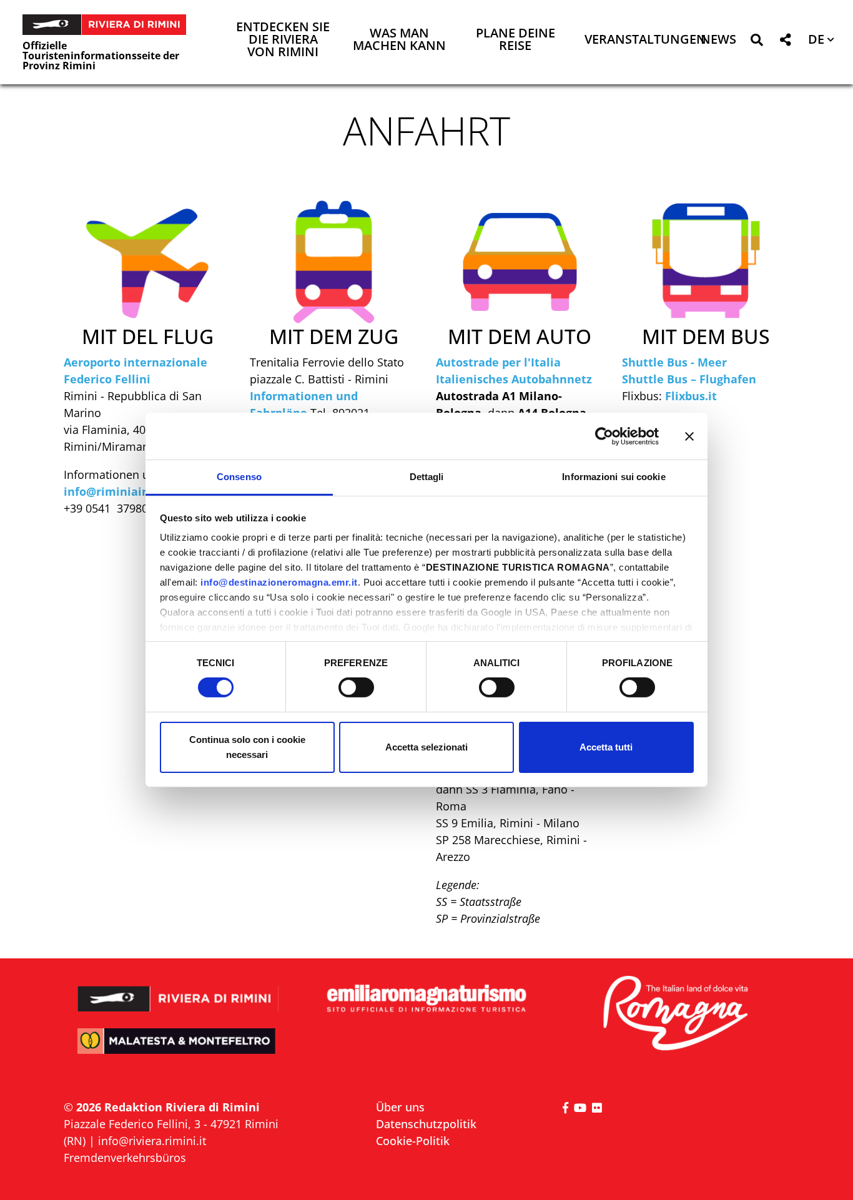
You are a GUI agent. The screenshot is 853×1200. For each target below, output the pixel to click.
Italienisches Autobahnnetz (514, 378)
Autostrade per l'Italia (498, 362)
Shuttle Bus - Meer (674, 362)
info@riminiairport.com (130, 491)
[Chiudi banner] (689, 435)
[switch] (356, 687)
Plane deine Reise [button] (515, 40)
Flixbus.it (691, 395)
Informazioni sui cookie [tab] (613, 476)
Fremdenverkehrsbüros (125, 1157)
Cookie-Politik (413, 1140)
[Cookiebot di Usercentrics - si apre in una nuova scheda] (604, 435)
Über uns (400, 1106)
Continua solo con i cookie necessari (247, 747)
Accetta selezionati (426, 747)
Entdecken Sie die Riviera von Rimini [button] (283, 40)
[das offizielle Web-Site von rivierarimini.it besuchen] (178, 990)
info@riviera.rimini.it (152, 1140)
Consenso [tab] (239, 476)
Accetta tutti (606, 747)
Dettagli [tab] (427, 476)
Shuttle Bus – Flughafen (689, 378)
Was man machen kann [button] (399, 40)
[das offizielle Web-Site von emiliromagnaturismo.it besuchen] (426, 999)
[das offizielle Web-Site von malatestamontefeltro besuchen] (178, 1049)
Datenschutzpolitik (426, 1123)
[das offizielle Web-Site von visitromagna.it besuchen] (674, 1014)
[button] (756, 42)
